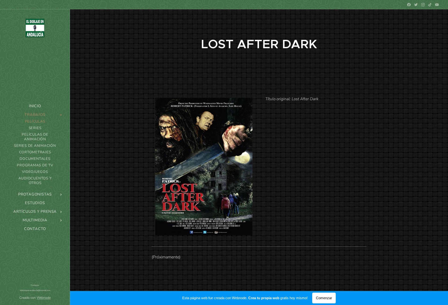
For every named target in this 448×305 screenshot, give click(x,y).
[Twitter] (416, 5)
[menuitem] (35, 106)
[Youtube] (437, 5)
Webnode (44, 297)
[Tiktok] (430, 5)
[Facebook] (409, 5)
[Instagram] (423, 5)
